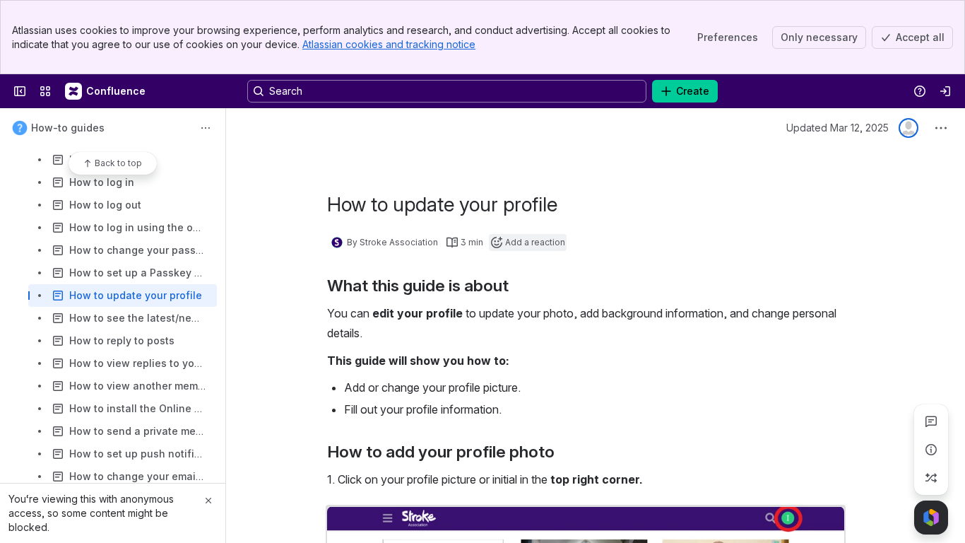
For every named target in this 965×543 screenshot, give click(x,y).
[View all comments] (931, 421)
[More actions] (205, 127)
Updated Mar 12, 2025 (837, 128)
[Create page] (931, 478)
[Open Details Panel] (931, 449)
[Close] (208, 500)
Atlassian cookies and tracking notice (388, 44)
